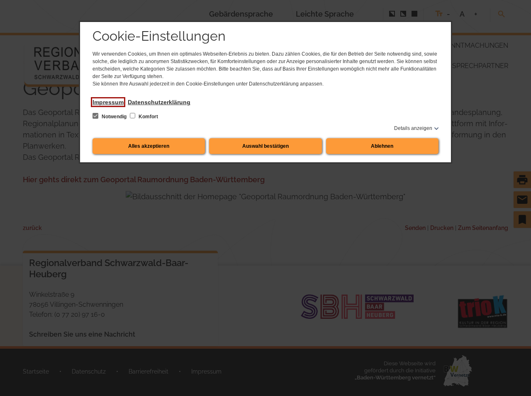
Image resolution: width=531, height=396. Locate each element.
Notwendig (114, 117)
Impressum (108, 102)
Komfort (147, 117)
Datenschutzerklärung (159, 102)
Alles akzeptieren (148, 146)
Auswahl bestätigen (265, 146)
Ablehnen (382, 146)
